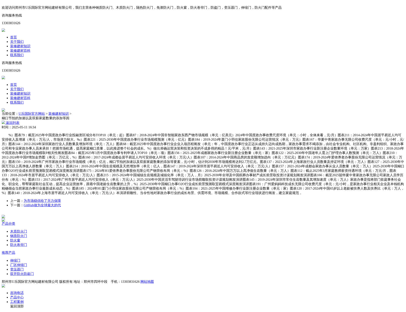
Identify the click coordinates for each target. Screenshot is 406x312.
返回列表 (12, 123)
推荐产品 (8, 252)
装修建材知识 (20, 46)
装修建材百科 (20, 50)
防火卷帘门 (18, 245)
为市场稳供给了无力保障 (42, 200)
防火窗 (15, 240)
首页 (13, 37)
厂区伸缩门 (18, 265)
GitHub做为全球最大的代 (42, 205)
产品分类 (8, 223)
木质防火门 (18, 231)
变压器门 (17, 269)
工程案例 (17, 302)
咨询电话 (17, 293)
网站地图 (147, 281)
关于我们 (17, 41)
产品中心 (17, 297)
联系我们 (17, 55)
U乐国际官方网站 (32, 113)
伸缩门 (15, 260)
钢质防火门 (18, 236)
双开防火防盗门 (22, 274)
